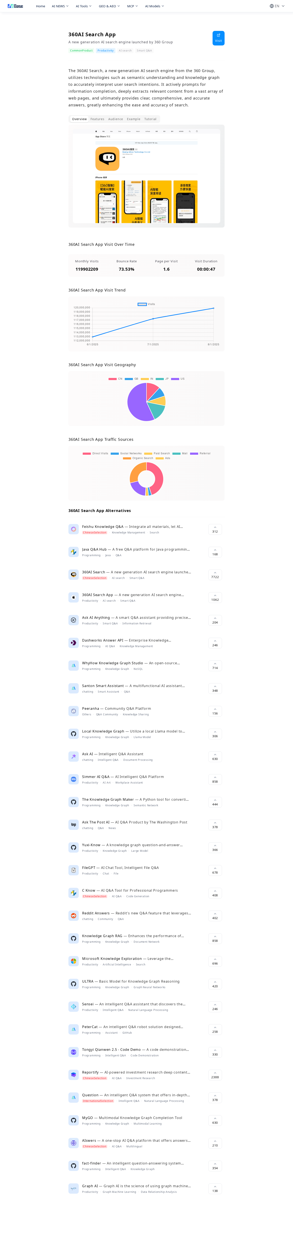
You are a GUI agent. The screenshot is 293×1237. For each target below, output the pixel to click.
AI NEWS (58, 6)
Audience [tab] (115, 119)
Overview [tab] (79, 119)
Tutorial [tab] (150, 119)
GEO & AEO (107, 6)
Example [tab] (133, 119)
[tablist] (114, 119)
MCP (130, 6)
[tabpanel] (146, 179)
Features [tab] (97, 119)
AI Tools (82, 6)
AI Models (152, 6)
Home (40, 6)
